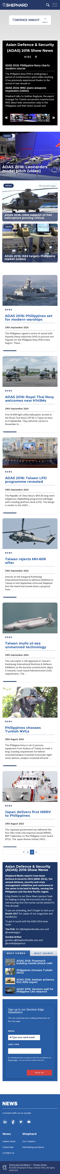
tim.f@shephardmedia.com (30, 929)
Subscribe (8, 1147)
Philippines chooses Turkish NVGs (23, 729)
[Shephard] (15, 5)
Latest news (9, 1141)
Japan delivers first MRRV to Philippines (28, 814)
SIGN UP (39, 1073)
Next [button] (53, 117)
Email (12, 1031)
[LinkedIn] (5, 1121)
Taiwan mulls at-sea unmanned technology (25, 645)
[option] (16, 118)
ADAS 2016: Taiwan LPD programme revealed (26, 480)
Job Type (14, 1044)
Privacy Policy (13, 1060)
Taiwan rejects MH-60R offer (25, 561)
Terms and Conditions (19, 1165)
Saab (49, 896)
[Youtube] (28, 1121)
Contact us (8, 1153)
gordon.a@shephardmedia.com (21, 940)
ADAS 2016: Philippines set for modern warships (28, 317)
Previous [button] (6, 117)
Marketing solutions (33, 1147)
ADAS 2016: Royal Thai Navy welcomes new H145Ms (29, 399)
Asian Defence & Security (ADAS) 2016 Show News (30, 47)
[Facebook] (12, 1121)
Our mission (28, 1141)
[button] (30, 156)
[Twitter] (20, 1121)
